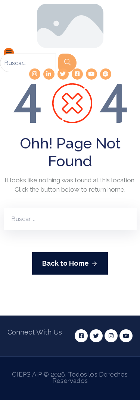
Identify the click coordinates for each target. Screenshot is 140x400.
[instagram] (34, 74)
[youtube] (91, 74)
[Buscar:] (51, 219)
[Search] (67, 63)
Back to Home (65, 263)
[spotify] (105, 74)
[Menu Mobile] (9, 52)
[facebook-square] (77, 74)
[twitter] (63, 74)
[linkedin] (49, 74)
